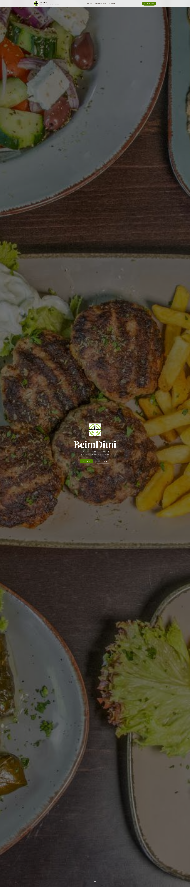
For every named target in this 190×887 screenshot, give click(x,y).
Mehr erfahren (102, 461)
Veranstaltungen (100, 3)
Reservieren (150, 3)
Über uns (89, 3)
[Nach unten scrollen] (95, 881)
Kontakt (112, 3)
